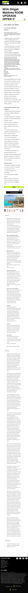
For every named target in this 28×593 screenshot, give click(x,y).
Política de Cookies (18, 582)
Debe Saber (7, 215)
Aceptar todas (14, 589)
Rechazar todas (18, 586)
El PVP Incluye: (8, 540)
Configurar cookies (9, 586)
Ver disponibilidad (14, 192)
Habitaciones (7, 350)
